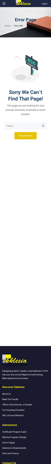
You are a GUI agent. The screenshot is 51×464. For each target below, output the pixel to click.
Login (44, 3)
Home (7, 25)
